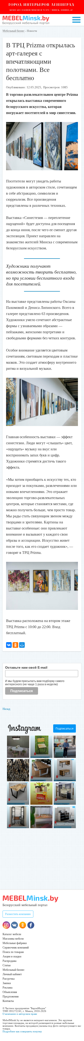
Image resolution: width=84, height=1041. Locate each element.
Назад (6, 709)
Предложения (11, 996)
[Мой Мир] (22, 645)
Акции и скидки (12, 956)
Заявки (7, 983)
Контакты (8, 1001)
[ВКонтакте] (9, 645)
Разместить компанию (18, 914)
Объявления (10, 992)
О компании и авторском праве (20, 1013)
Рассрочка (8, 978)
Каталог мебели (12, 934)
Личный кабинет (12, 974)
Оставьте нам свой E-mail (26, 667)
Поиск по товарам (13, 952)
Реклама (7, 987)
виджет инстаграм (65, 824)
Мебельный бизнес (13, 31)
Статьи (6, 965)
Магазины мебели (13, 938)
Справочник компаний (16, 947)
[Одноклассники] (15, 645)
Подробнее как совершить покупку (22, 1031)
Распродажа (9, 961)
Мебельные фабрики (15, 943)
